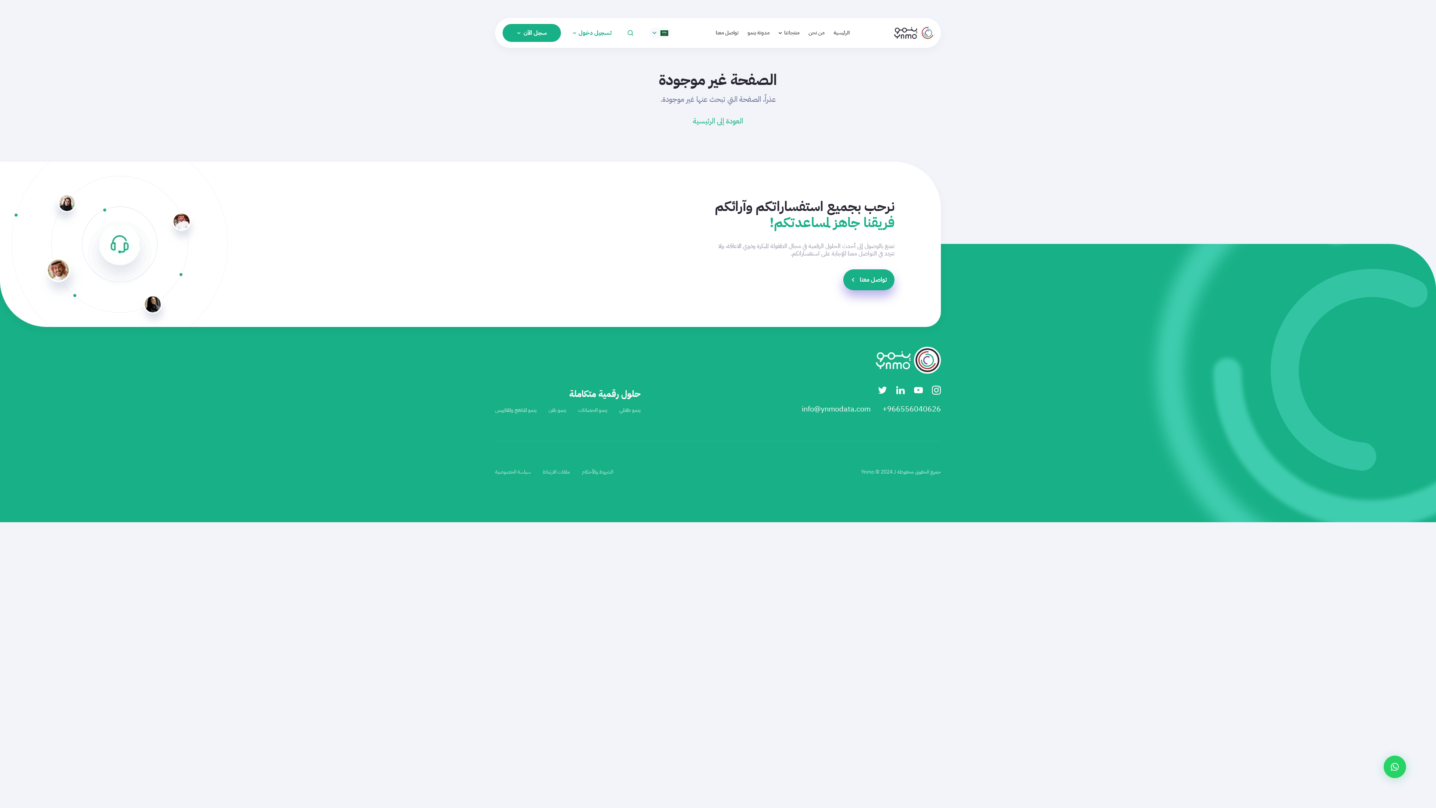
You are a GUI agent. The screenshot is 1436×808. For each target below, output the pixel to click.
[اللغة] (660, 33)
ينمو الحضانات (592, 410)
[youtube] (918, 390)
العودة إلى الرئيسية (718, 121)
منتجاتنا (792, 33)
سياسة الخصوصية (513, 472)
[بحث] (630, 33)
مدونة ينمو (759, 33)
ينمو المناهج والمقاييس (516, 410)
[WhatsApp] (1395, 767)
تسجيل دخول (595, 33)
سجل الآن (535, 32)
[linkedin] (900, 390)
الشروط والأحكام (597, 472)
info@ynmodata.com (836, 409)
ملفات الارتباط (556, 472)
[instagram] (936, 390)
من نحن (816, 33)
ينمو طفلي (630, 410)
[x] (882, 390)
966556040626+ (912, 409)
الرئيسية (842, 33)
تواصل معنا (727, 33)
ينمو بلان (557, 410)
